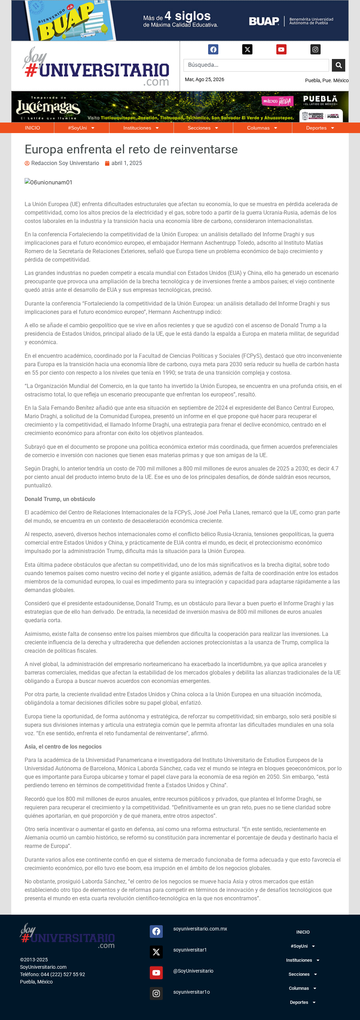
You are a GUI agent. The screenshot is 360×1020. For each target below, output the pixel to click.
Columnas (258, 128)
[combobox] (256, 65)
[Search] (338, 65)
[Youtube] (281, 49)
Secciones (199, 128)
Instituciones (137, 128)
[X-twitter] (247, 49)
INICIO (32, 128)
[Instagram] (315, 49)
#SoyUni (77, 128)
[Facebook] (213, 49)
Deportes (316, 128)
